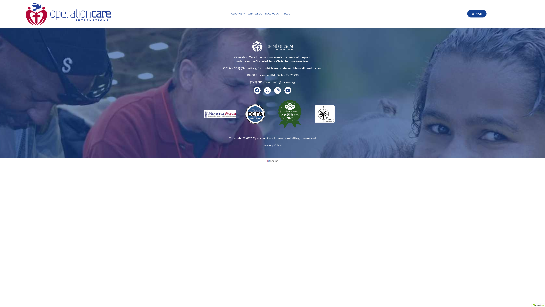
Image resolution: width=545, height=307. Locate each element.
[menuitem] (272, 161)
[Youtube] (287, 90)
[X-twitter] (267, 90)
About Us (236, 13)
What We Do (255, 13)
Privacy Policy (272, 145)
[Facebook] (257, 90)
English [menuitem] (274, 160)
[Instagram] (277, 90)
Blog (287, 13)
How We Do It (273, 13)
